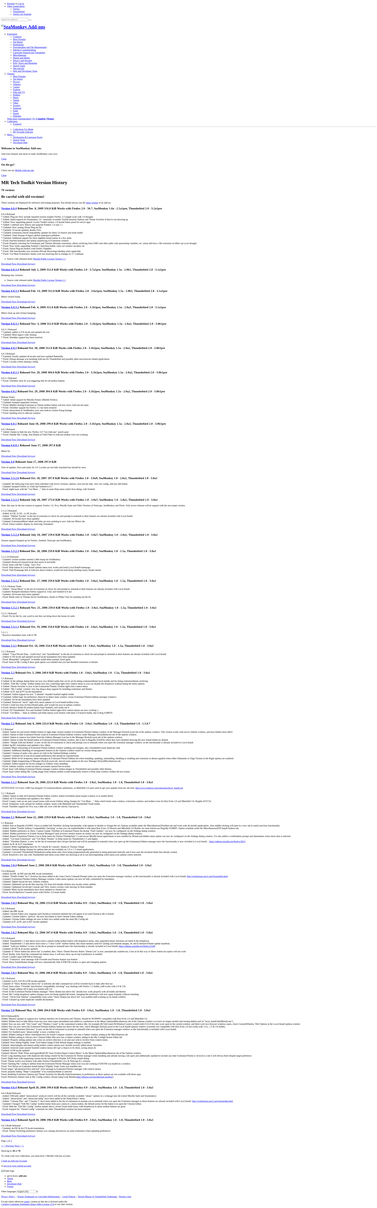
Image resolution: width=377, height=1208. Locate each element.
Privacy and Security (22, 60)
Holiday (16, 95)
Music (16, 97)
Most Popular (19, 39)
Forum (10, 1186)
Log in (21, 3)
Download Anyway (26, 264)
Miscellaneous (19, 55)
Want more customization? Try (30, 118)
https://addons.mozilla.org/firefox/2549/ (137, 946)
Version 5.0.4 (9, 865)
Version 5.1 (8, 817)
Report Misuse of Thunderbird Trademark (98, 1196)
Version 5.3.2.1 (10, 607)
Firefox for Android (22, 14)
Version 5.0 (8, 1010)
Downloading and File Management (30, 47)
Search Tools (19, 66)
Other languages (8, 1191)
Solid (15, 111)
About (10, 1178)
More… (10, 134)
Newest (16, 81)
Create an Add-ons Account (14, 1161)
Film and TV (19, 92)
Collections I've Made (23, 129)
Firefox (16, 9)
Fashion (16, 89)
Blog (9, 1181)
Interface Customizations (24, 50)
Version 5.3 (8, 672)
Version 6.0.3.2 (10, 307)
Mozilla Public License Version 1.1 (49, 259)
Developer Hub (20, 142)
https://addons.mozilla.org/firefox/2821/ (227, 841)
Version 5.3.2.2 (10, 580)
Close (3, 159)
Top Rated (18, 42)
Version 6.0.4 (9, 208)
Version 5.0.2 (9, 932)
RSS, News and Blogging (25, 63)
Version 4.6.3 (9, 1119)
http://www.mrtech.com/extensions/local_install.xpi (159, 788)
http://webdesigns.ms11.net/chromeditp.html (207, 876)
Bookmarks (18, 44)
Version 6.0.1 (9, 423)
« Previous (9, 1146)
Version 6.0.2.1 (10, 372)
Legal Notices (69, 1196)
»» (23, 1146)
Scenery (16, 105)
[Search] (30, 20)
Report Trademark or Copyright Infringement (39, 1196)
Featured (17, 36)
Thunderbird (19, 11)
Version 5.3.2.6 (10, 478)
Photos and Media (21, 58)
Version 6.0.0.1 (10, 445)
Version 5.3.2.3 (10, 551)
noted (26, 1201)
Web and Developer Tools (25, 71)
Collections (12, 121)
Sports (16, 113)
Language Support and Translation (29, 52)
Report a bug (125, 1196)
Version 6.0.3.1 (10, 323)
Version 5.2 (8, 723)
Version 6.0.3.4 (10, 269)
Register (11, 3)
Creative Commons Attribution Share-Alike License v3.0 (28, 1204)
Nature (16, 100)
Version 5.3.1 (9, 645)
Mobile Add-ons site (24, 170)
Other (15, 103)
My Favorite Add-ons (23, 132)
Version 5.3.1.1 (10, 626)
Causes (16, 87)
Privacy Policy (8, 1196)
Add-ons (36, 26)
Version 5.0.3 (9, 902)
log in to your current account (17, 1166)
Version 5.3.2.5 (10, 499)
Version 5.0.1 (9, 972)
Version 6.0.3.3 (10, 290)
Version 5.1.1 (9, 782)
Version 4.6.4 (9, 1087)
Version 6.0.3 (9, 348)
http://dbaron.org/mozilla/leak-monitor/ (95, 1077)
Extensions (12, 34)
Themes (10, 73)
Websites (17, 116)
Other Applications (16, 6)
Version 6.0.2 (9, 391)
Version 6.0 (8, 461)
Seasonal (17, 108)
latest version (92, 202)
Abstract (17, 84)
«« (2, 1146)
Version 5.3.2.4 (10, 534)
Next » (18, 1146)
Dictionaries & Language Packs (27, 137)
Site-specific (18, 68)
